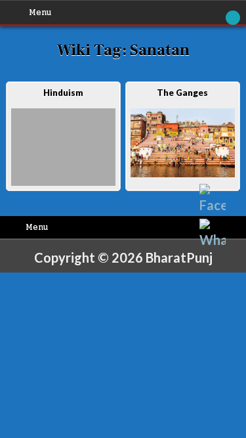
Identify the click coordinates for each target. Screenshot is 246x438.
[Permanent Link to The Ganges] (183, 143)
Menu (40, 12)
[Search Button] (233, 18)
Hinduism (63, 92)
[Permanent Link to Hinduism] (63, 147)
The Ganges (182, 92)
